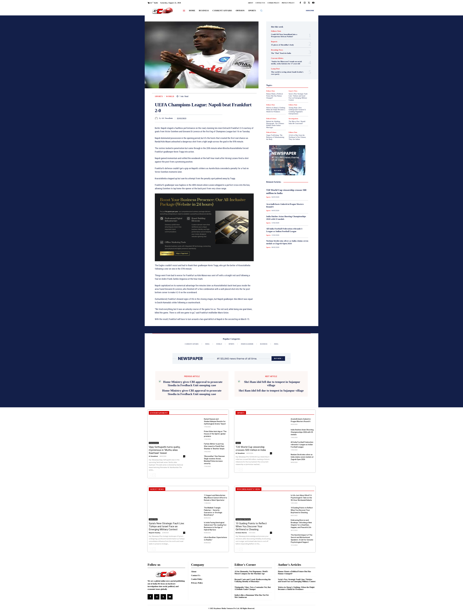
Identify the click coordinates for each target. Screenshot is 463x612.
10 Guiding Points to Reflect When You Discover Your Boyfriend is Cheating (302, 542)
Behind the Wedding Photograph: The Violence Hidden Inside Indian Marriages (275, 124)
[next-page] (154, 507)
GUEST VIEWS (157, 522)
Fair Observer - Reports (278, 74)
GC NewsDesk (167, 118)
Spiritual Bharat (286, 96)
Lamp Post (286, 85)
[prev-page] (150, 507)
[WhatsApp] (220, 118)
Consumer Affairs (281, 67)
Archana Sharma (241, 565)
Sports (159, 96)
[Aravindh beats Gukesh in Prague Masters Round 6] (283, 454)
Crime (292, 67)
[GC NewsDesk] (157, 118)
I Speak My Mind (296, 78)
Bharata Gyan (281, 65)
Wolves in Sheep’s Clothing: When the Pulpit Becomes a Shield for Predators (276, 110)
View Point (297, 100)
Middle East (297, 85)
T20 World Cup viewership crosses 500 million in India (251, 481)
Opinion (285, 87)
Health (285, 78)
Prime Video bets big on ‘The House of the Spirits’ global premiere (215, 466)
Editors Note (276, 31)
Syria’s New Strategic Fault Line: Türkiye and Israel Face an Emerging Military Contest (166, 558)
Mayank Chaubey (154, 565)
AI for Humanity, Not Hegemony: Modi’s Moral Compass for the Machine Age (251, 605)
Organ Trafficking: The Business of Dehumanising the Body (275, 137)
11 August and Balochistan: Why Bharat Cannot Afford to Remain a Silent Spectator (215, 530)
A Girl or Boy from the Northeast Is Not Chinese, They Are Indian (297, 137)
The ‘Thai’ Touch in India (281, 53)
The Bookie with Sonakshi (281, 100)
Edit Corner (277, 69)
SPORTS (241, 445)
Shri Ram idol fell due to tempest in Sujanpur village (271, 423)
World (170, 96)
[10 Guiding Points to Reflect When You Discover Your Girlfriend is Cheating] (254, 539)
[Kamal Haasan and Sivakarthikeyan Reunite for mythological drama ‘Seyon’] (196, 454)
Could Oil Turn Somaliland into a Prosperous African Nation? (284, 35)
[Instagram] (304, 3)
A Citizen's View (289, 63)
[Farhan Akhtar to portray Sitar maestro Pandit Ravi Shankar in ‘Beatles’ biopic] (196, 479)
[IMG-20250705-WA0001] (204, 227)
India (282, 80)
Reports (274, 42)
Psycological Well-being (291, 89)
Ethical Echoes (271, 118)
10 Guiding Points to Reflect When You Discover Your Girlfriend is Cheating (251, 558)
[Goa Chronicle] (162, 11)
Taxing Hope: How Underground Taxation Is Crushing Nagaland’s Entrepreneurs (297, 111)
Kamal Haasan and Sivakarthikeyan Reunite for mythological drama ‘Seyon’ (215, 453)
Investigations (275, 85)
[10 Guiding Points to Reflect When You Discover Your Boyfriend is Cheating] (283, 542)
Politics (293, 87)
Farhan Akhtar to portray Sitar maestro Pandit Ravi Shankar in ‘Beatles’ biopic (214, 478)
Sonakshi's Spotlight (288, 93)
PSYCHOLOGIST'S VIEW (248, 522)
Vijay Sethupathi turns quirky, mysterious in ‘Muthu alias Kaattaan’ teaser (164, 482)
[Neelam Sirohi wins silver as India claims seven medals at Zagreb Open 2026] (283, 489)
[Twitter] (309, 3)
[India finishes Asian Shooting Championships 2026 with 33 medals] (283, 464)
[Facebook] (300, 3)
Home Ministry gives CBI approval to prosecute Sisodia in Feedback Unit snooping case (191, 424)
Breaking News (277, 50)
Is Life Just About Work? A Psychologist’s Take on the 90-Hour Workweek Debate (301, 530)
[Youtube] (313, 3)
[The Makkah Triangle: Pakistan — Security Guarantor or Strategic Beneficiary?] (196, 542)
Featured (292, 74)
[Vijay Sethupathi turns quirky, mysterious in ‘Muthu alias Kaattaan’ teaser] (167, 463)
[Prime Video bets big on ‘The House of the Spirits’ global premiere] (196, 466)
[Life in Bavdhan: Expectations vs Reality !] (196, 572)
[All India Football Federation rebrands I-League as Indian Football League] (283, 477)
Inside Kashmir (294, 82)
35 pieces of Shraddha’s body (282, 45)
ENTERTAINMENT (159, 445)
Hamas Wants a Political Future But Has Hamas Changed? (294, 605)
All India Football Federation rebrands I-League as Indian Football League (302, 476)
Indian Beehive (281, 82)
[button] (261, 10)
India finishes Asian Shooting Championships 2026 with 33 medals (302, 464)
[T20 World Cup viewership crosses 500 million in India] (254, 463)
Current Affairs (277, 58)
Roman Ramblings (288, 91)
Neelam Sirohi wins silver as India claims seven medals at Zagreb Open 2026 (302, 489)
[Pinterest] (214, 118)
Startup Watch (291, 98)
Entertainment (290, 72)
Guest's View (275, 78)
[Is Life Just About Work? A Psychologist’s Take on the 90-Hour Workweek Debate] (283, 530)
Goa (273, 76)
